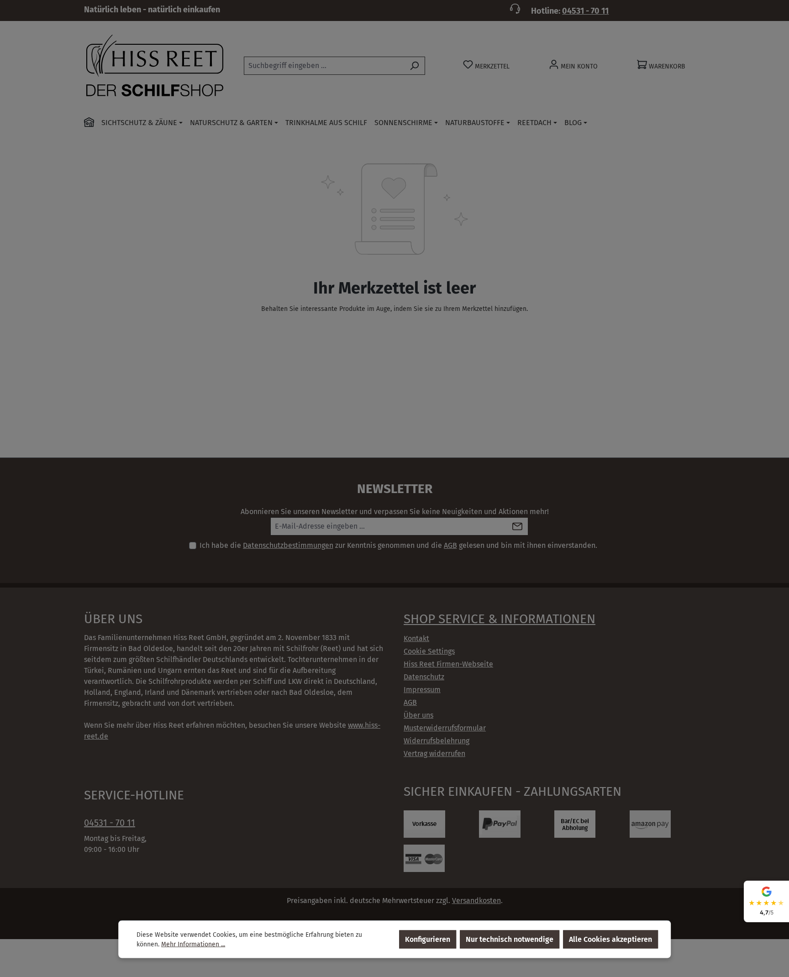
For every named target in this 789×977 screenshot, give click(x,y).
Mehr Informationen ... (193, 944)
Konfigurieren (427, 939)
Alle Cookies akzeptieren (610, 939)
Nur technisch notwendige (509, 939)
